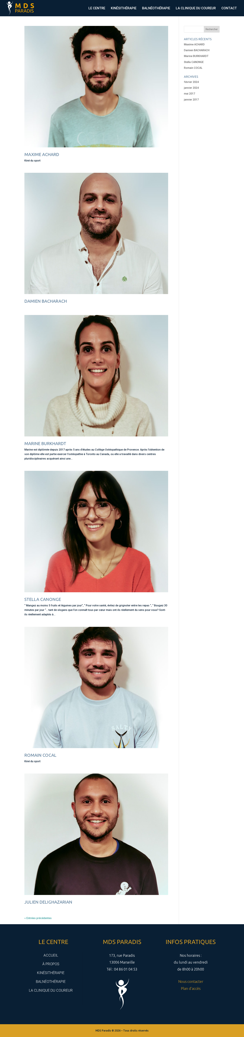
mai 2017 (189, 93)
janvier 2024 (191, 87)
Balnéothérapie (156, 8)
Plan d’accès (191, 988)
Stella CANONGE (42, 599)
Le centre (96, 8)
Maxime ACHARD (41, 154)
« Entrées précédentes (38, 918)
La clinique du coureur (196, 8)
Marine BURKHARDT (45, 443)
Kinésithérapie (123, 8)
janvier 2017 (191, 99)
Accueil (50, 955)
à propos (50, 964)
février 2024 (191, 82)
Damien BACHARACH (45, 301)
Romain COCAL (40, 755)
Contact (229, 8)
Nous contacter (190, 981)
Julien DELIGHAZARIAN (48, 902)
